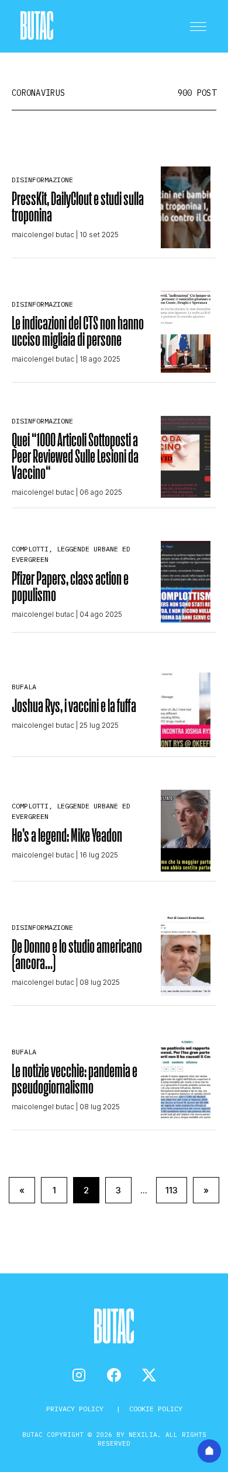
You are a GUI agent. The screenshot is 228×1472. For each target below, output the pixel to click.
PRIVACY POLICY (77, 1408)
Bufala (24, 686)
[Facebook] (114, 1375)
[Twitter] (149, 1375)
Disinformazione (42, 179)
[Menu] (198, 26)
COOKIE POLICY (155, 1408)
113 (171, 1190)
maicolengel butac (43, 234)
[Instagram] (79, 1375)
